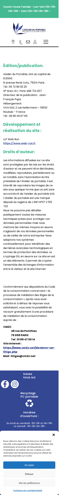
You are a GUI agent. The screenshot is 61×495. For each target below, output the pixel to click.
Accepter (29, 465)
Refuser (29, 474)
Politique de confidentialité (27, 490)
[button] (53, 434)
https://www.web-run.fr (19, 143)
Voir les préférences (29, 483)
